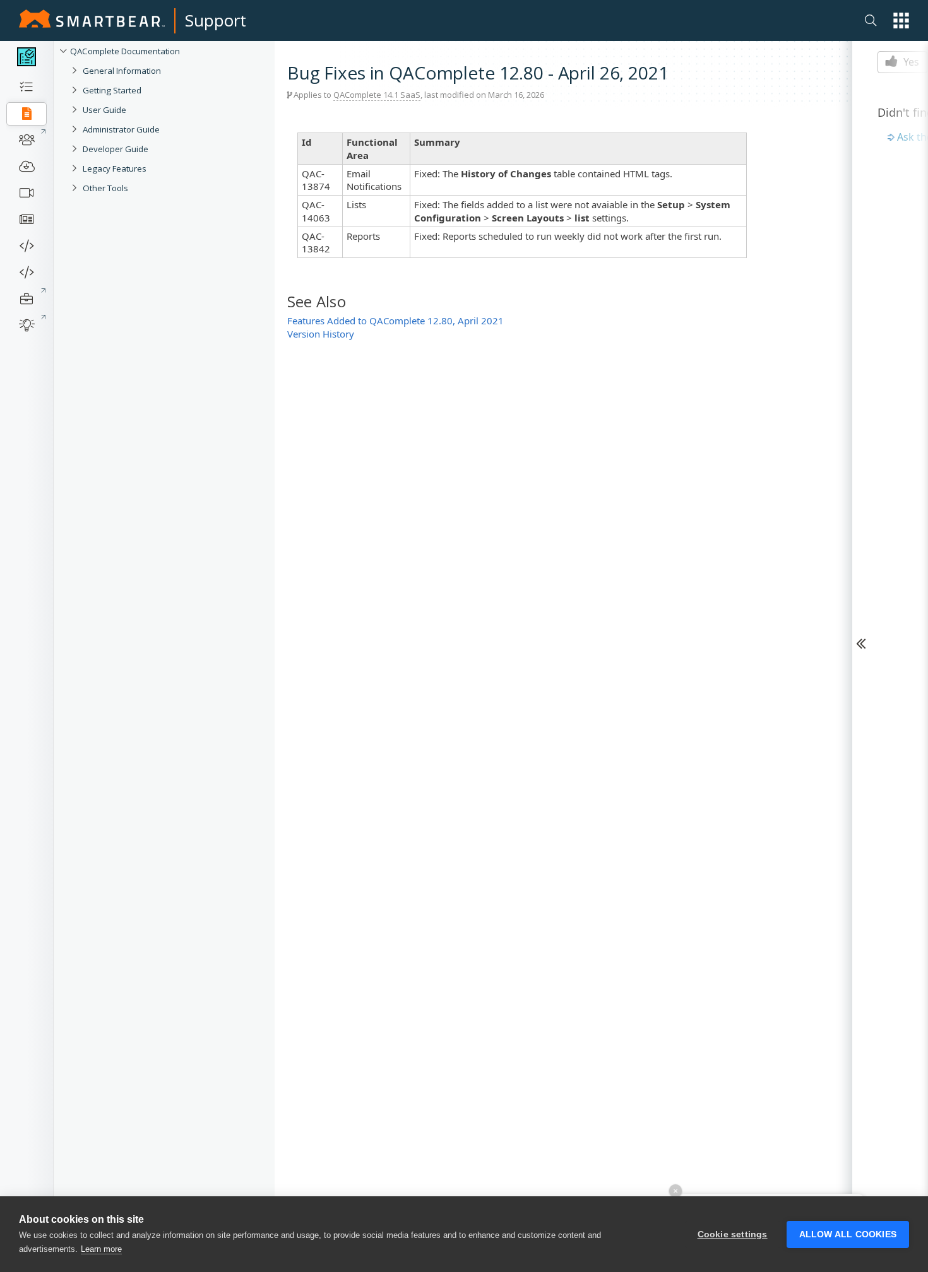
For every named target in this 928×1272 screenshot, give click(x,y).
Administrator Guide (121, 129)
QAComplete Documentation (125, 51)
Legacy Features (114, 168)
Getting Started (112, 90)
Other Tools (105, 188)
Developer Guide (115, 149)
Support (215, 20)
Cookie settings (733, 1234)
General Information (122, 70)
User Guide (104, 109)
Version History (320, 333)
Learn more (101, 1249)
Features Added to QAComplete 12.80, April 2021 (395, 320)
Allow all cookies (847, 1234)
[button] (901, 20)
